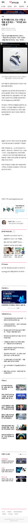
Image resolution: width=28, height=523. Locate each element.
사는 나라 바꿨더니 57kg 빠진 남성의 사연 (15, 366)
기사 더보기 (18, 221)
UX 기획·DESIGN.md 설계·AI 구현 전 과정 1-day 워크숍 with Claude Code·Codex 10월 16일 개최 (14, 268)
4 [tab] (13, 308)
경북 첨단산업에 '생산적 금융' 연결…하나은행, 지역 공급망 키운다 (8, 427)
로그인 (3, 512)
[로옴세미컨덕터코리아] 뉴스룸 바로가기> (20, 211)
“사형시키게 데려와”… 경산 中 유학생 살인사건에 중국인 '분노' (15, 325)
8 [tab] (19, 308)
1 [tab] (8, 308)
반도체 (10, 6)
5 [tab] (14, 308)
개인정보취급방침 (17, 512)
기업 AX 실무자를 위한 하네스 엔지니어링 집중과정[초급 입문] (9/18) (13, 36)
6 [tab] (16, 308)
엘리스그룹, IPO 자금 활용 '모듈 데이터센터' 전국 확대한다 (8, 416)
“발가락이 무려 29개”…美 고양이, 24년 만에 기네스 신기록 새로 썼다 (15, 354)
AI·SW (3, 6)
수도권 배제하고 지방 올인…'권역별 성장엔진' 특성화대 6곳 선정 (8, 407)
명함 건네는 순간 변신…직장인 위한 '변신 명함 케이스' (14, 372)
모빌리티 (21, 6)
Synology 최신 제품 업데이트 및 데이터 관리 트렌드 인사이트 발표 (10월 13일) (14, 271)
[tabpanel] (14, 298)
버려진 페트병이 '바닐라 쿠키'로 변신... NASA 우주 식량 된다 (14, 348)
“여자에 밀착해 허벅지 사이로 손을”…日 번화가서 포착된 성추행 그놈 (15, 319)
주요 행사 (5, 288)
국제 (3, 16)
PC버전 (16, 514)
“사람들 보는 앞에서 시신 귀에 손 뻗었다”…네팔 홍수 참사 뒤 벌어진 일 (14, 343)
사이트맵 (10, 514)
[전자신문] (14, 2)
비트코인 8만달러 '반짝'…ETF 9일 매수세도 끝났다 (8, 436)
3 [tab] (11, 308)
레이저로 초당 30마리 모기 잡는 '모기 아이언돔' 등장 (15, 337)
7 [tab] (18, 308)
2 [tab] (9, 308)
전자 (15, 6)
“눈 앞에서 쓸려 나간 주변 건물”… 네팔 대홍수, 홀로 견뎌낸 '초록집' (14, 360)
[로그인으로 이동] (24, 2)
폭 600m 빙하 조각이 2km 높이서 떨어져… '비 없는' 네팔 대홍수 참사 (14, 331)
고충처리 (4, 514)
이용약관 (9, 512)
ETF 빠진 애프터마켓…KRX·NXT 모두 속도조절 (7, 387)
